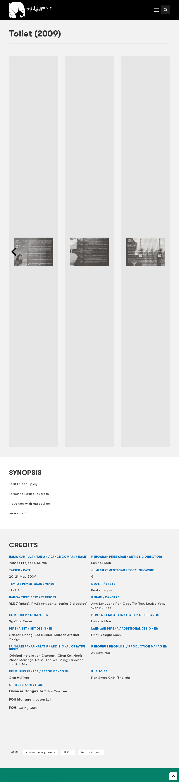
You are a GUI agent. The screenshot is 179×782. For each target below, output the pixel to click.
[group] (33, 251)
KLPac (68, 752)
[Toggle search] (165, 9)
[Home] (30, 10)
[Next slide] (164, 251)
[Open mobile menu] (156, 10)
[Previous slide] (14, 251)
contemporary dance (40, 752)
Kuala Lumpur (101, 590)
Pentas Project (91, 752)
